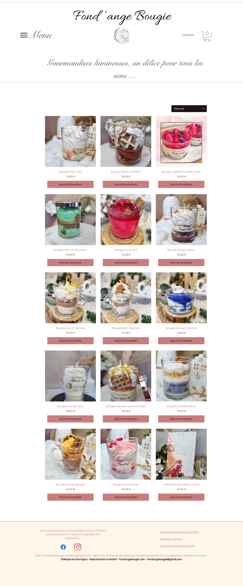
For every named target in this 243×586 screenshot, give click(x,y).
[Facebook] (63, 547)
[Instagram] (77, 547)
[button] (207, 36)
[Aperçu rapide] (70, 141)
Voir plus (126, 511)
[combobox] (189, 108)
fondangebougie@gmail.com (164, 559)
